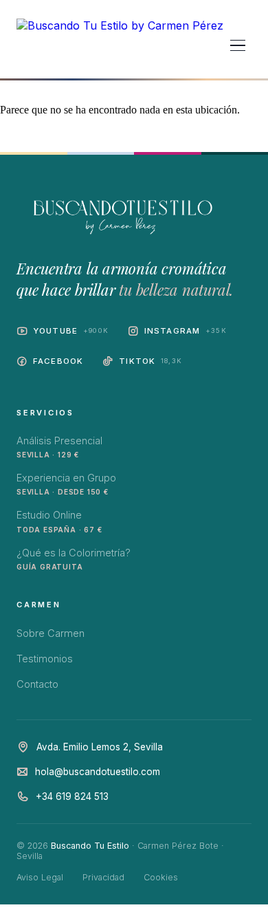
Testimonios (44, 658)
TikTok (150, 361)
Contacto (37, 684)
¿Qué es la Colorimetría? (73, 559)
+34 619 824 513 (72, 796)
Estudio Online (59, 521)
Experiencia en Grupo (66, 484)
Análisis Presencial (59, 447)
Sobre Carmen (50, 633)
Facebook (58, 361)
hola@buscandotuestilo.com (97, 771)
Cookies (161, 877)
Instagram (185, 331)
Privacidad (103, 877)
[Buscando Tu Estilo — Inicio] (119, 45)
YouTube (71, 331)
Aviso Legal (39, 877)
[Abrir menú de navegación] (238, 45)
